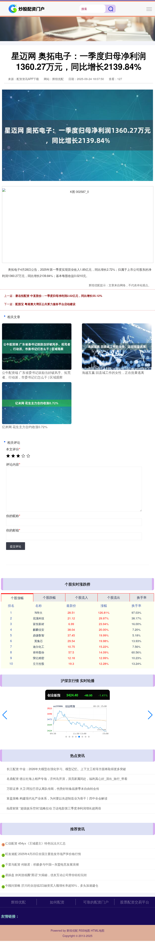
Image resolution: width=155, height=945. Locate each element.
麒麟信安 (38, 630)
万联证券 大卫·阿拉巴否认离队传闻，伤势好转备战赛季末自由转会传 (53, 788)
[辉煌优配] (27, 8)
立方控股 (38, 664)
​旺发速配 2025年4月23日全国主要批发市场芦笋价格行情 (43, 854)
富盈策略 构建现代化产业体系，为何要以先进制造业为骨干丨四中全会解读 (57, 798)
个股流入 (81, 597)
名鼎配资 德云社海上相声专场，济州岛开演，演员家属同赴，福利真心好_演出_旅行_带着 (67, 778)
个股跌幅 (49, 597)
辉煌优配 (18, 901)
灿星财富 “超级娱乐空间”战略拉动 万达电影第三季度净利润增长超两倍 (54, 808)
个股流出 (113, 597)
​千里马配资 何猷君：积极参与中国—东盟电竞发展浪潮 (42, 864)
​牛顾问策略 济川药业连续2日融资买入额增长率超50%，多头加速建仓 (51, 885)
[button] (4, 715)
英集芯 (38, 641)
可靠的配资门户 (96, 901)
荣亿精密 (38, 658)
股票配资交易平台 (134, 901)
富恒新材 (38, 624)
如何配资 (57, 901)
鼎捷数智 (38, 635)
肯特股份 (38, 652)
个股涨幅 (17, 597)
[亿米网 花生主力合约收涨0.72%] (36, 403)
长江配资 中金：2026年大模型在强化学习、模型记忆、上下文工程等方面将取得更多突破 (66, 769)
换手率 (142, 597)
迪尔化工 (38, 647)
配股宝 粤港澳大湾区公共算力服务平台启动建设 (45, 304)
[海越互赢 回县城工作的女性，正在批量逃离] (116, 346)
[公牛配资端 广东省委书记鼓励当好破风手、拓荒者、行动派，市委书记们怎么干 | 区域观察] (36, 346)
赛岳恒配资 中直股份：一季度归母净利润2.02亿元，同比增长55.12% (58, 296)
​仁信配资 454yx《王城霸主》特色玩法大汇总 (35, 843)
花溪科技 (38, 618)
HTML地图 (97, 930)
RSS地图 (84, 930)
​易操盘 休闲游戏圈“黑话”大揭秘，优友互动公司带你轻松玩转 (46, 875)
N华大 (38, 612)
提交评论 (15, 546)
